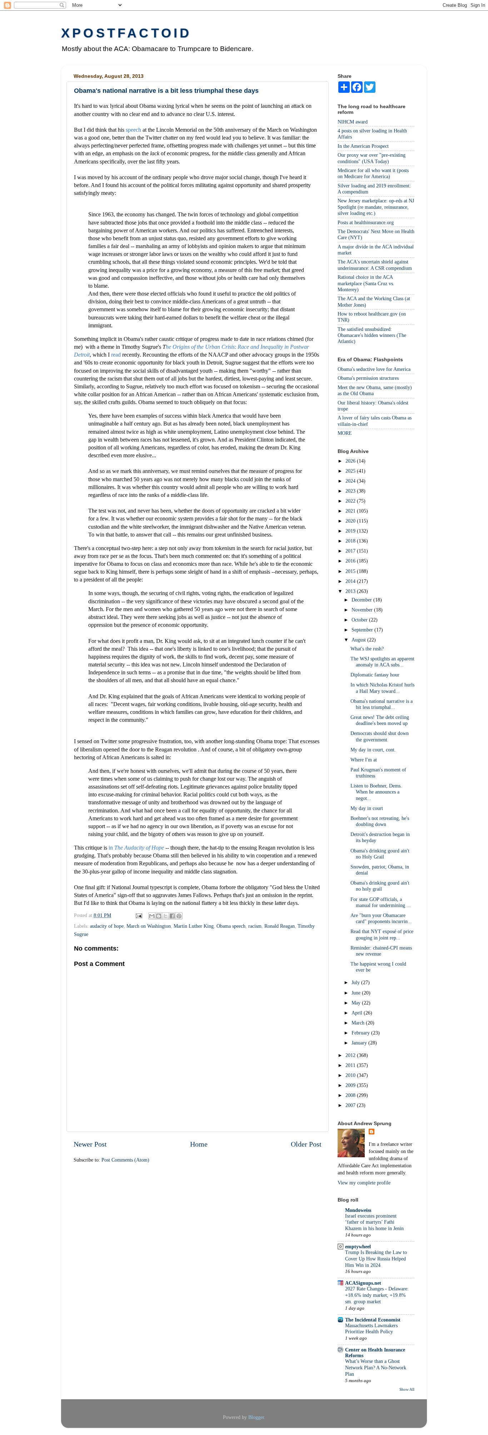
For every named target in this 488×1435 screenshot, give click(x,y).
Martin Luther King (194, 926)
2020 (351, 521)
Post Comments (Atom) (125, 1160)
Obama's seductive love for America (374, 369)
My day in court (366, 808)
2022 (351, 501)
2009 (351, 1085)
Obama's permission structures (368, 378)
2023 (351, 491)
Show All (406, 1389)
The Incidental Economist (372, 1320)
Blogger (256, 1417)
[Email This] (151, 916)
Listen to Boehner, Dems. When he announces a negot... (376, 792)
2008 (351, 1095)
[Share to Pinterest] (179, 916)
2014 (351, 581)
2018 (351, 541)
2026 (351, 461)
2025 (351, 471)
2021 (351, 511)
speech (133, 130)
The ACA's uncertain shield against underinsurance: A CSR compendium (375, 265)
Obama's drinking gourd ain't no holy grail (379, 886)
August (359, 640)
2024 (351, 481)
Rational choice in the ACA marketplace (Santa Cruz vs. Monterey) (366, 283)
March (359, 1023)
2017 (351, 551)
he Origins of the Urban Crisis (200, 347)
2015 (351, 571)
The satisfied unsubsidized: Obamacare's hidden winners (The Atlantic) (372, 335)
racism (255, 926)
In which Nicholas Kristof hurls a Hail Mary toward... (382, 688)
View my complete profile (364, 1182)
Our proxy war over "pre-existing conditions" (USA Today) (371, 158)
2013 (351, 591)
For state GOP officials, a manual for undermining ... (380, 902)
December (362, 600)
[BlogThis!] (158, 916)
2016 (351, 561)
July (356, 982)
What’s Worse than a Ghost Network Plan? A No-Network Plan (375, 1368)
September (363, 630)
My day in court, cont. (373, 749)
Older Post (306, 1144)
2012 (351, 1055)
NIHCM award (353, 122)
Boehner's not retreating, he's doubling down (379, 821)
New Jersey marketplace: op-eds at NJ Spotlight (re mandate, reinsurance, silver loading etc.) (376, 207)
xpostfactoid (126, 33)
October (360, 620)
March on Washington (148, 926)
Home (199, 1144)
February (361, 1033)
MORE (345, 433)
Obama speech (230, 926)
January (360, 1043)
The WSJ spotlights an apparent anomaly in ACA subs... (382, 662)
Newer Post (90, 1144)
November (363, 610)
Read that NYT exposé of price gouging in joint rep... (381, 934)
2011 (351, 1065)
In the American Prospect (363, 146)
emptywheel (358, 1246)
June (357, 993)
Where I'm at (363, 759)
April (358, 1013)
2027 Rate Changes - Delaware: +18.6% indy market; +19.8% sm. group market (377, 1295)
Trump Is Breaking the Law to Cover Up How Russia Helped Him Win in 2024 (376, 1259)
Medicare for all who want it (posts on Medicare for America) (373, 173)
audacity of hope (107, 926)
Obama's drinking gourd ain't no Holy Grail (379, 854)
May (357, 1003)
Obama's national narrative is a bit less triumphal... (381, 704)
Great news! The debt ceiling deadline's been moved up (379, 720)
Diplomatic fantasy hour (374, 675)
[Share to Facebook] (172, 916)
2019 (351, 531)
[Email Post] (138, 915)
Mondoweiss (358, 1210)
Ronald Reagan (279, 926)
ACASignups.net (363, 1283)
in (136, 848)
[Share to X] (165, 916)
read (116, 355)
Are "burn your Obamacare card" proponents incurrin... (381, 918)
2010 (351, 1075)
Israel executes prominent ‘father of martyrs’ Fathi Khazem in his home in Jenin (374, 1222)
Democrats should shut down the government (379, 736)
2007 (351, 1105)
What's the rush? (367, 648)
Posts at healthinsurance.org (366, 222)
